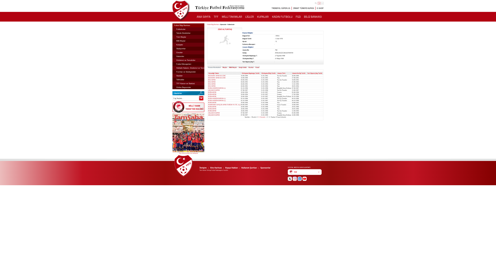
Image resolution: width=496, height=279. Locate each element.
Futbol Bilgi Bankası (213, 24)
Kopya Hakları (231, 167)
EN (322, 3)
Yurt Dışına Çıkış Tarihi (314, 73)
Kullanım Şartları (249, 167)
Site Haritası (216, 167)
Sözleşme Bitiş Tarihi (268, 73)
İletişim (203, 167)
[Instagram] (295, 179)
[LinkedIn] (300, 179)
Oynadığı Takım (213, 73)
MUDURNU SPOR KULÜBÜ (217, 75)
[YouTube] (305, 179)
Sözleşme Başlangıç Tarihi (250, 73)
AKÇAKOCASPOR (214, 90)
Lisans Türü (281, 73)
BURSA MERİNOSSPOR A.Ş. (217, 88)
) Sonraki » (262, 117)
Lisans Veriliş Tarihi (298, 73)
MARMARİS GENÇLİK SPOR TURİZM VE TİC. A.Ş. (224, 104)
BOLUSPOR (211, 80)
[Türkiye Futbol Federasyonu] (184, 10)
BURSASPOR (212, 92)
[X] (290, 179)
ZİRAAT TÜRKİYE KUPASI (303, 8)
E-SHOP (320, 8)
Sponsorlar (265, 167)
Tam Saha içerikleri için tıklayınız (188, 153)
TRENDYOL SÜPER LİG (281, 8)
